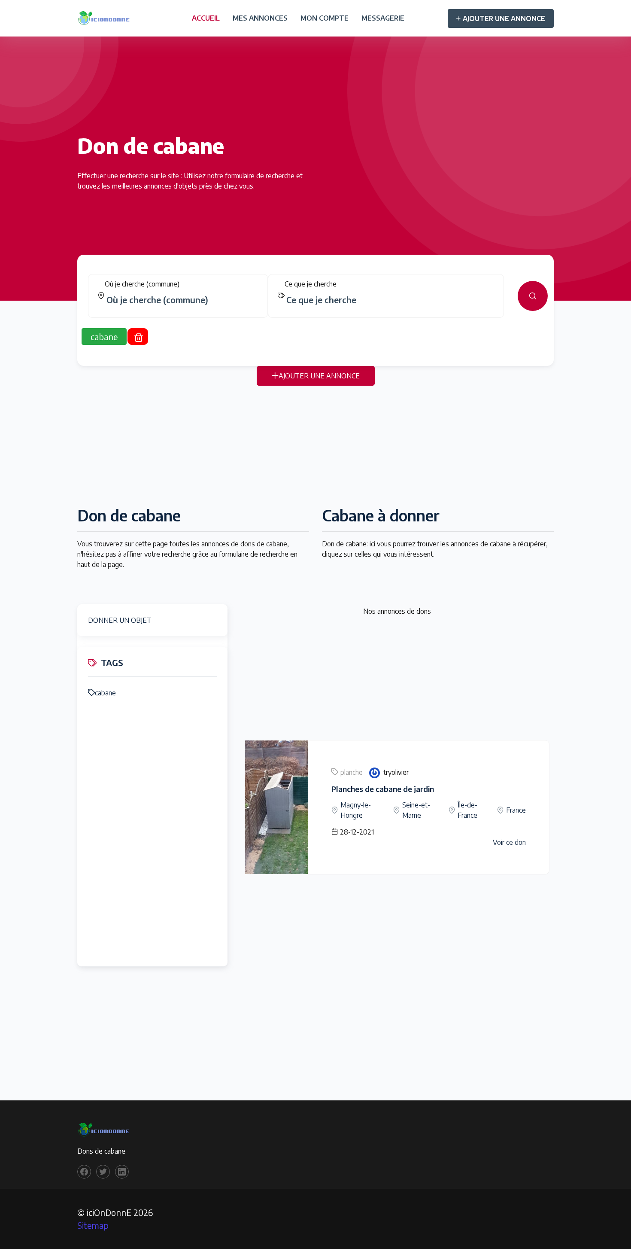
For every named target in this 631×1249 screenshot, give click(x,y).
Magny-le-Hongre (355, 810)
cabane (105, 692)
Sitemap (93, 1225)
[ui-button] (533, 296)
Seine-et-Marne (416, 810)
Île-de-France (467, 810)
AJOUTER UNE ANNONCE (504, 18)
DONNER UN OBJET (120, 620)
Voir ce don (509, 842)
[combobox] (181, 300)
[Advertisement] (315, 446)
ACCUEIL (206, 18)
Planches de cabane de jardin (382, 789)
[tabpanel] (315, 296)
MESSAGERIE (382, 18)
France (516, 810)
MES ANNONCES (260, 18)
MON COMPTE (324, 18)
